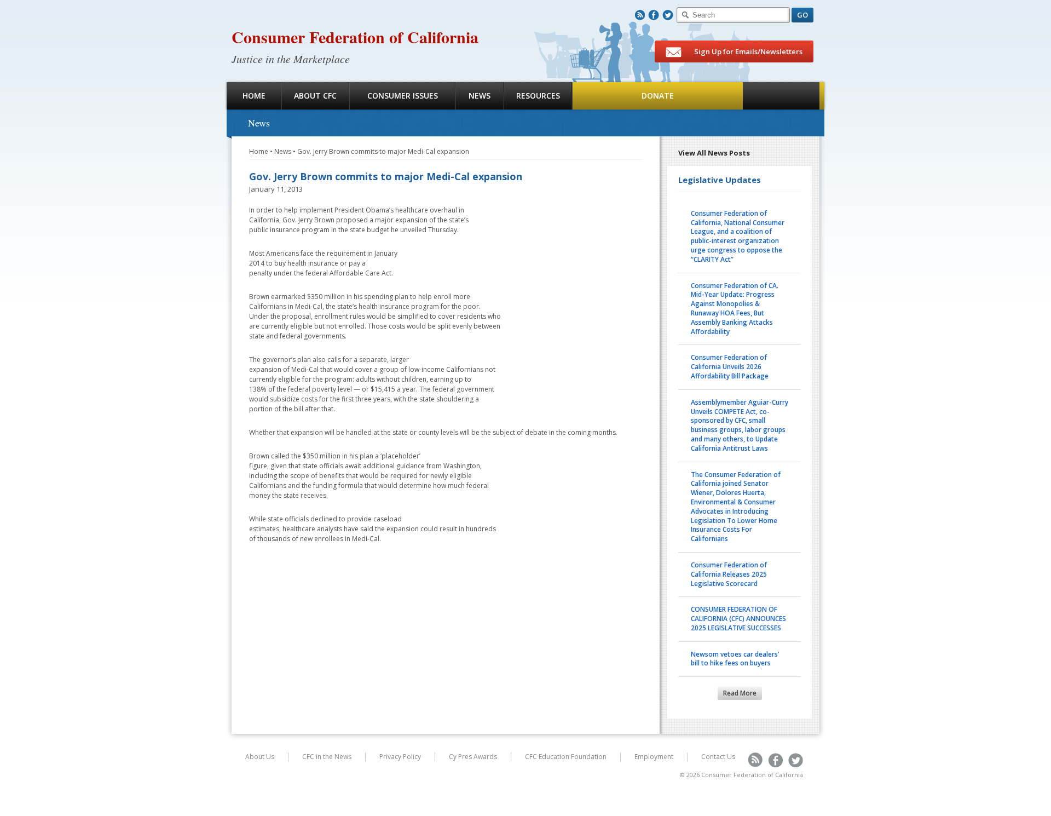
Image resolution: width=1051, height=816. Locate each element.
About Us (259, 756)
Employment (653, 756)
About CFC (315, 95)
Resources (538, 95)
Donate (658, 95)
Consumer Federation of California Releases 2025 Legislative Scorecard (729, 574)
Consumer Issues (402, 95)
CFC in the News (326, 756)
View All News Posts (714, 153)
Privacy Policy (400, 756)
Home (253, 95)
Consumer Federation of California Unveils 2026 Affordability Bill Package (730, 367)
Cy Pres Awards (473, 756)
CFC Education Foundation (566, 756)
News (479, 95)
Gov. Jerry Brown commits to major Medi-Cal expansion (383, 151)
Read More (740, 693)
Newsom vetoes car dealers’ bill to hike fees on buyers (735, 659)
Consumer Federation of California (355, 37)
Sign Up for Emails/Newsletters (747, 51)
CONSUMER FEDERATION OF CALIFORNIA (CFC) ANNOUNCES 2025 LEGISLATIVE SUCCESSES (738, 619)
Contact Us (718, 756)
